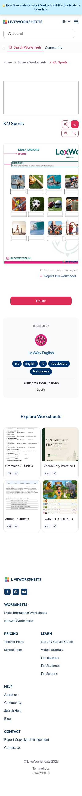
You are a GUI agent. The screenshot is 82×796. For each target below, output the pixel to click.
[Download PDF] (75, 124)
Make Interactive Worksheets (25, 612)
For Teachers (50, 657)
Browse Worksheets (18, 620)
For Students (50, 665)
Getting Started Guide (57, 641)
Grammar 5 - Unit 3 (19, 466)
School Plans (13, 649)
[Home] (22, 21)
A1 (43, 364)
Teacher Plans (14, 641)
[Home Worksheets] (3, 47)
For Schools (49, 673)
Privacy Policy (41, 772)
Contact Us (12, 747)
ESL (17, 364)
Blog (7, 718)
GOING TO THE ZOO (58, 519)
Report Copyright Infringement (26, 739)
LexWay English (41, 353)
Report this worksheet (60, 276)
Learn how (41, 9)
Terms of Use (41, 768)
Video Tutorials (52, 649)
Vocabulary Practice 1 (59, 466)
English (30, 364)
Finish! (41, 301)
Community (12, 702)
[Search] (8, 33)
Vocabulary (59, 364)
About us (10, 694)
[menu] (76, 21)
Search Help (12, 710)
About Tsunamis (17, 519)
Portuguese (41, 371)
